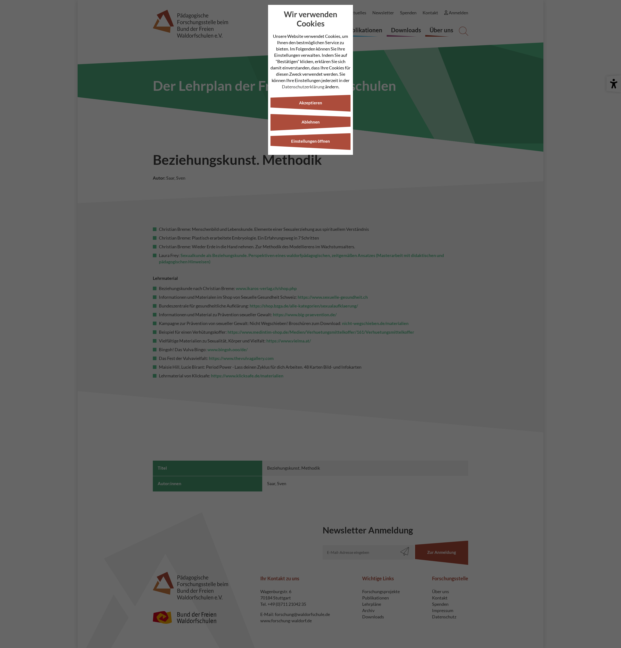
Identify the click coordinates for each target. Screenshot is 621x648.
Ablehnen (311, 122)
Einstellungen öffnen (310, 141)
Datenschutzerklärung (303, 86)
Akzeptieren (310, 102)
